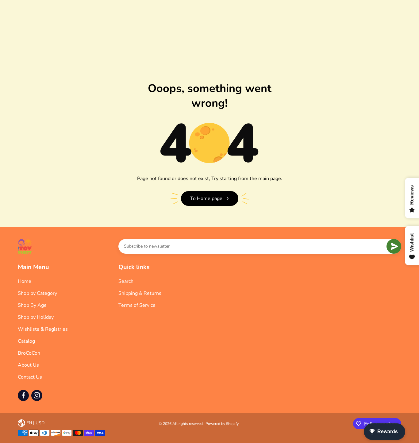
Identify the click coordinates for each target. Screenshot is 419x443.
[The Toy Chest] (25, 246)
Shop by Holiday (36, 317)
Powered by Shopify (222, 423)
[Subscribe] (393, 246)
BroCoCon (29, 353)
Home (24, 281)
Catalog (26, 341)
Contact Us (30, 377)
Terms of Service (137, 305)
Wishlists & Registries (43, 329)
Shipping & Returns (139, 293)
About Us (28, 365)
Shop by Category (37, 293)
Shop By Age (32, 305)
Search (125, 281)
